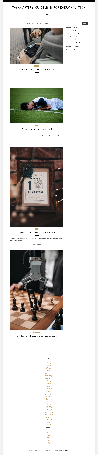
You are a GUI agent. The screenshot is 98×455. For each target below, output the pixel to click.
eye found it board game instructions (37, 336)
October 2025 (49, 376)
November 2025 (49, 375)
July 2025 (49, 381)
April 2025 (49, 386)
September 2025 (49, 378)
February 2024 (49, 409)
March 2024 (49, 407)
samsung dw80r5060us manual (74, 30)
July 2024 (49, 401)
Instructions (37, 332)
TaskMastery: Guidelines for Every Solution (49, 7)
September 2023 (49, 417)
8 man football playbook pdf (37, 129)
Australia (49, 432)
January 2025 (49, 391)
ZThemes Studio (65, 450)
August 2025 (49, 380)
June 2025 (49, 383)
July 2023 (49, 420)
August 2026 (49, 362)
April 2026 (49, 367)
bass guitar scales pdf (72, 36)
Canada (49, 434)
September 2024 (49, 398)
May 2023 (49, 424)
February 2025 (49, 389)
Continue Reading (37, 81)
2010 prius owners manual (73, 33)
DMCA (11, 1)
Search (67, 20)
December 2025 (49, 373)
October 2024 (49, 396)
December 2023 (49, 412)
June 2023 (49, 422)
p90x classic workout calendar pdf (37, 232)
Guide (49, 435)
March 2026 (49, 368)
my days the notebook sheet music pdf (75, 42)
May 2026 (49, 365)
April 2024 (49, 406)
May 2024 (49, 404)
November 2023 (49, 414)
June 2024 (49, 403)
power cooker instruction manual (37, 69)
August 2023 (49, 419)
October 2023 (49, 416)
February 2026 (49, 370)
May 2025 (49, 385)
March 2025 (49, 388)
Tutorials (49, 442)
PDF (37, 125)
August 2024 (49, 399)
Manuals (49, 438)
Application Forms (49, 430)
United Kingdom (49, 443)
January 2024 (49, 411)
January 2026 (49, 372)
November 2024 (49, 394)
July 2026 (49, 363)
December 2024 (49, 393)
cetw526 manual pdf (71, 39)
